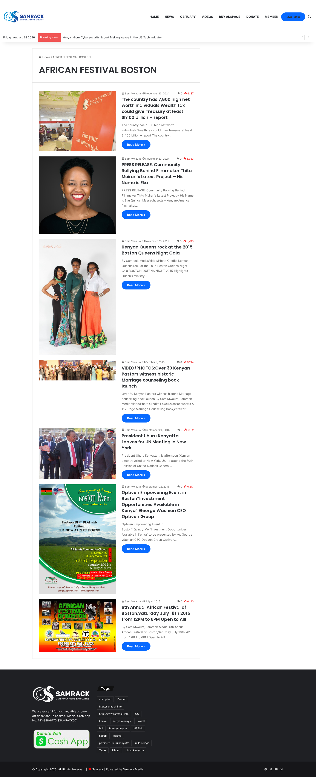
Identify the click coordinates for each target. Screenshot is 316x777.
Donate (252, 16)
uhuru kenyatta (135, 750)
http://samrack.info (110, 706)
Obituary (188, 16)
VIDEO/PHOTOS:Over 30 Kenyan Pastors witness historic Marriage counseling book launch (156, 377)
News (169, 16)
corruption (105, 699)
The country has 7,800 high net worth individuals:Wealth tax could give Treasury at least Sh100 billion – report (156, 108)
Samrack (97, 769)
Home (154, 16)
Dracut (121, 699)
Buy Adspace (229, 16)
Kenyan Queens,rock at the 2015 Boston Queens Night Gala (157, 250)
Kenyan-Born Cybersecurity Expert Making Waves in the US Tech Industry (112, 37)
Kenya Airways (122, 721)
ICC (137, 713)
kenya (103, 721)
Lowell (141, 721)
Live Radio (293, 16)
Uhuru (116, 750)
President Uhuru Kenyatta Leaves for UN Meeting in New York (154, 442)
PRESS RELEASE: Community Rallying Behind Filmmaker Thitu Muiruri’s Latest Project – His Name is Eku (157, 174)
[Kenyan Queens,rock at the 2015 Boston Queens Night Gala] (77, 297)
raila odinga (142, 743)
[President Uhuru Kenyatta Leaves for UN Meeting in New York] (77, 453)
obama (117, 735)
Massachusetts (118, 728)
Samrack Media (133, 769)
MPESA (138, 728)
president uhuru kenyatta (114, 743)
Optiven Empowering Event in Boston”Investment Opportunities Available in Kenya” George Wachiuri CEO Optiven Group (154, 504)
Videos (207, 16)
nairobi (103, 735)
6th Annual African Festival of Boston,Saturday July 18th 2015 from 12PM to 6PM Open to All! (156, 613)
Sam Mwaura (133, 93)
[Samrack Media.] (23, 17)
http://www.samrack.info (114, 713)
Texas (102, 750)
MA (101, 728)
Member (271, 16)
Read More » (136, 144)
